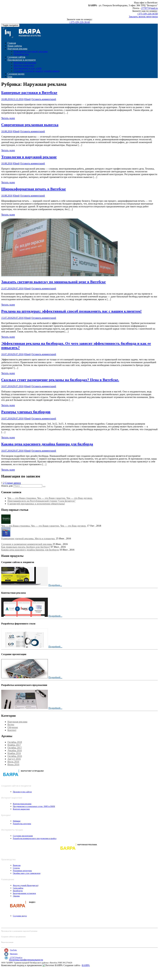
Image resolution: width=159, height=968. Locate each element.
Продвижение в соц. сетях (28, 68)
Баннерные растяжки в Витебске (29, 93)
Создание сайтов (16, 57)
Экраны (16, 896)
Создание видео (15, 73)
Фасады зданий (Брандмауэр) (25, 885)
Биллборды (18, 890)
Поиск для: (7, 485)
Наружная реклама (17, 48)
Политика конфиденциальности (26, 959)
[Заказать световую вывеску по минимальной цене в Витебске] (59, 275)
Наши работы (14, 45)
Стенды (16, 868)
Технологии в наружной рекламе (29, 157)
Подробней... (55, 616)
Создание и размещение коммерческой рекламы (26, 544)
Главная (11, 43)
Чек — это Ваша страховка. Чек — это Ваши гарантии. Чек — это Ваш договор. (50, 498)
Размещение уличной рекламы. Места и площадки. (28, 538)
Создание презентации (23, 836)
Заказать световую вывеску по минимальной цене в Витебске (53, 282)
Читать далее (8, 118)
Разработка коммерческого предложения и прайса (34, 838)
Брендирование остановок (24, 893)
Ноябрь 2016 (14, 753)
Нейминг (16, 821)
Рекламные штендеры (22, 870)
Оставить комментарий (43, 99)
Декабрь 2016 (14, 750)
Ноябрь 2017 (14, 745)
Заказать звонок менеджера (143, 16)
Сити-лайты (18, 888)
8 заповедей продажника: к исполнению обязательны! (36, 503)
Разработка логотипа (22, 823)
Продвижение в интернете (21, 59)
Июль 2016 (13, 761)
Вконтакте (14, 954)
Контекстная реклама (25, 62)
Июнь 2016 (13, 764)
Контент (11, 730)
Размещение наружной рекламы (31, 51)
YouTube (13, 950)
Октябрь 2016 (14, 756)
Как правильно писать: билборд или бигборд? (25, 547)
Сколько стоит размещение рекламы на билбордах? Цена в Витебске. (60, 380)
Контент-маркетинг (24, 65)
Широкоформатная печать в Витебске (33, 189)
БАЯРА (86, 965)
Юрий (27, 99)
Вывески (16, 865)
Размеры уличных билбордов (25, 412)
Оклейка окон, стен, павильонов (26, 873)
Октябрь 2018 (14, 742)
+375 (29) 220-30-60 (147, 13)
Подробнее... (55, 585)
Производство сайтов (22, 792)
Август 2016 (14, 759)
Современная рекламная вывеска (29, 125)
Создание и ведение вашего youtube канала (36, 71)
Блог (9, 76)
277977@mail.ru (149, 8)
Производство (21, 54)
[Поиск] (44, 486)
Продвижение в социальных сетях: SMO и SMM (34, 806)
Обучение (12, 727)
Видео (10, 724)
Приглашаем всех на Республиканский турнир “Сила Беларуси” (41, 501)
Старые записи (13, 483)
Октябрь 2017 (14, 747)
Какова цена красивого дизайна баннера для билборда (47, 444)
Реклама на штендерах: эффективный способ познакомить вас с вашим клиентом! (71, 311)
